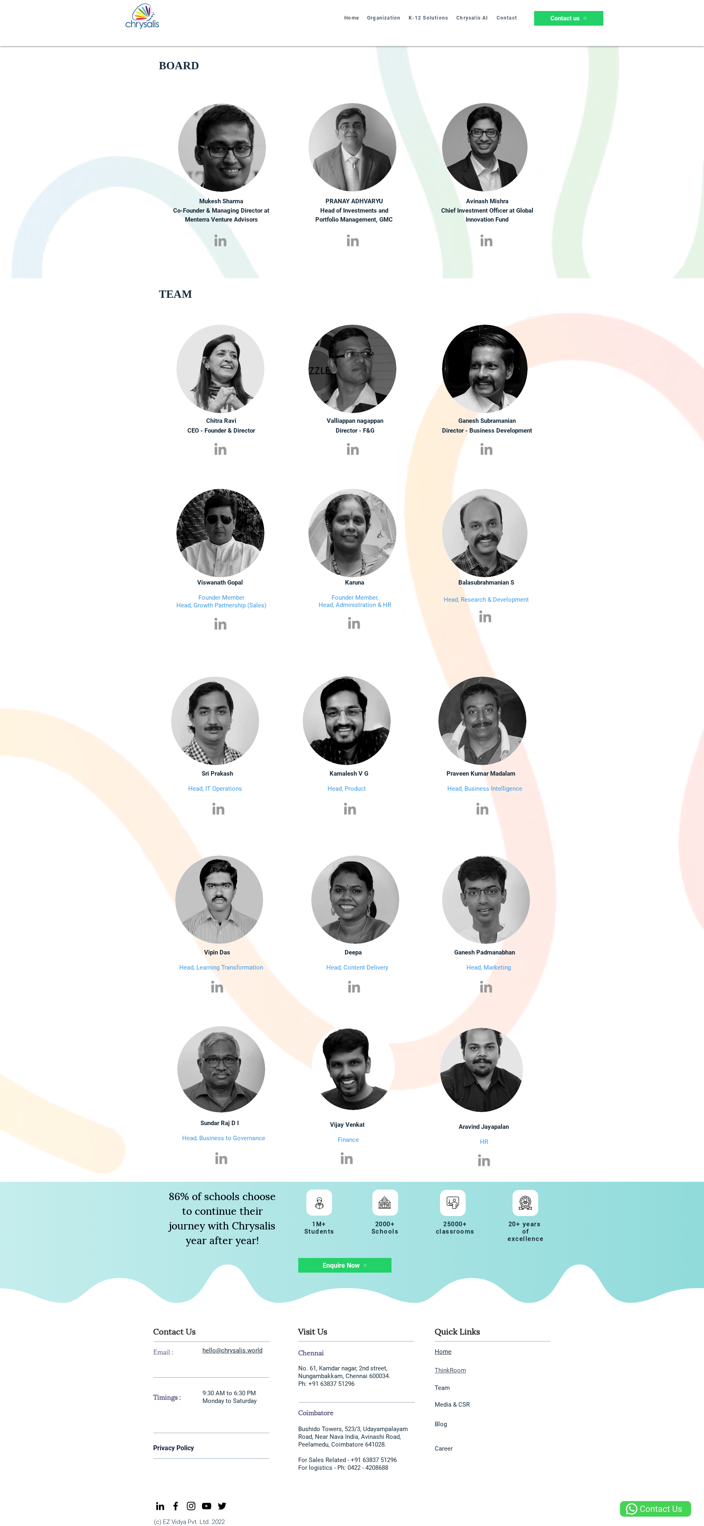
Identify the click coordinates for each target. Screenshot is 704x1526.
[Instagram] (191, 1506)
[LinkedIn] (160, 1506)
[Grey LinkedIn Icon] (220, 240)
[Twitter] (222, 1506)
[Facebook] (175, 1506)
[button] (384, 18)
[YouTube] (206, 1506)
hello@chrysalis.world (232, 1350)
